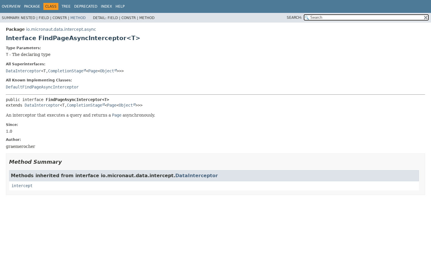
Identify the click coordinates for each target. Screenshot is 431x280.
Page (93, 71)
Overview (11, 6)
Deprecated (85, 6)
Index (106, 6)
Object (107, 71)
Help (120, 6)
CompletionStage (65, 71)
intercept (22, 185)
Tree (66, 6)
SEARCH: (294, 18)
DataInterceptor (23, 71)
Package (32, 6)
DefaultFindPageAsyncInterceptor (42, 87)
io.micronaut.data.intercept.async (61, 29)
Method (78, 18)
